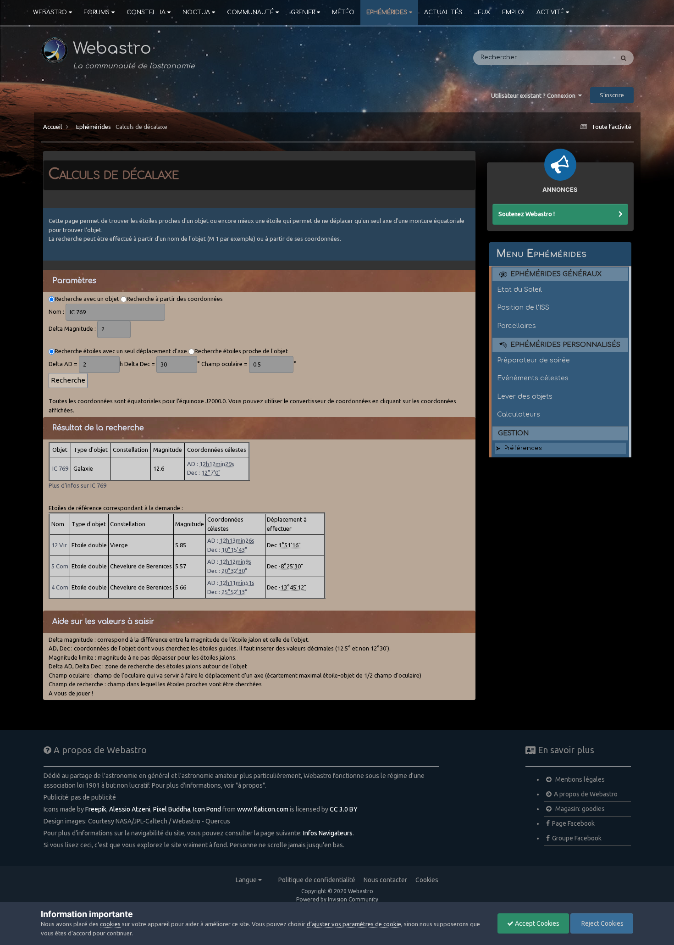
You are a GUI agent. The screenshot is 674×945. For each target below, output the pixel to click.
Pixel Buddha (171, 809)
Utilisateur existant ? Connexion (534, 95)
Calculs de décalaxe (141, 126)
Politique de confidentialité (316, 880)
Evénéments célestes (533, 378)
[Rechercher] (623, 57)
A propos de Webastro (586, 794)
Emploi (513, 12)
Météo (343, 12)
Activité (550, 12)
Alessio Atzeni (129, 809)
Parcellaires (516, 325)
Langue (247, 880)
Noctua (196, 12)
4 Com (59, 587)
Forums (97, 12)
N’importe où (582, 58)
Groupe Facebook (577, 838)
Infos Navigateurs (328, 833)
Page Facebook (573, 823)
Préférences (523, 448)
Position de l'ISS (523, 307)
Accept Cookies (536, 923)
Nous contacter (385, 880)
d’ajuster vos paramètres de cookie (354, 924)
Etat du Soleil (519, 289)
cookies (110, 924)
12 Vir (59, 545)
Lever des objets (524, 396)
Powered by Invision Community (337, 899)
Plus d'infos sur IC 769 (77, 485)
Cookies (426, 880)
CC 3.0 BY (344, 809)
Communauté (250, 12)
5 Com (59, 566)
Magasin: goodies (579, 808)
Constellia (146, 12)
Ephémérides (386, 12)
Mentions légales (579, 779)
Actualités (443, 12)
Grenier (303, 12)
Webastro (50, 12)
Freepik (95, 809)
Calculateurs (518, 414)
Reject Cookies (602, 923)
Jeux (482, 12)
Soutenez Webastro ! (526, 214)
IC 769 (60, 468)
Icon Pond (207, 809)
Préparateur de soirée (533, 360)
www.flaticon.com (262, 809)
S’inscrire (612, 95)
